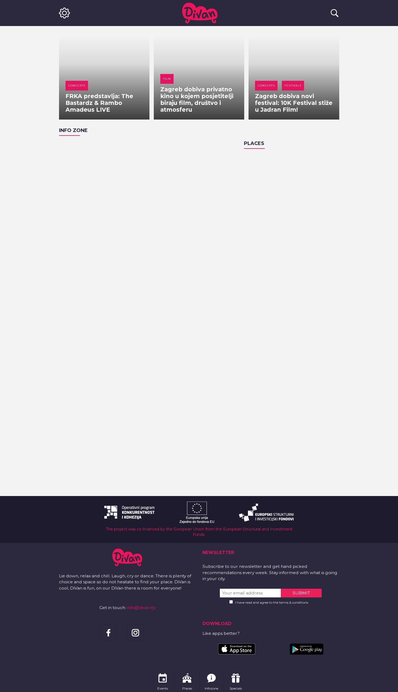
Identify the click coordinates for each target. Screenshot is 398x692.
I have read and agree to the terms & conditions (271, 602)
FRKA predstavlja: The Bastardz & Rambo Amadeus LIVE (99, 103)
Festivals (293, 85)
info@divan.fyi (141, 607)
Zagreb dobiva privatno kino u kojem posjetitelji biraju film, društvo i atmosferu (196, 99)
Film (167, 79)
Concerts (76, 85)
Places (254, 143)
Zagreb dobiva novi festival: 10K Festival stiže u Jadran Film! (293, 103)
